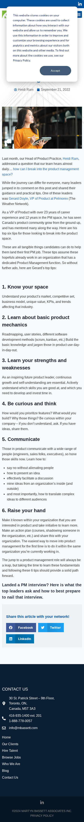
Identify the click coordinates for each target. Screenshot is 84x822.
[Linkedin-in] (80, 4)
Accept (55, 70)
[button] (78, 14)
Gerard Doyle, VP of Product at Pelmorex (38, 198)
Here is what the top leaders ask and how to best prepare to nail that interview (42, 591)
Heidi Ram (70, 158)
